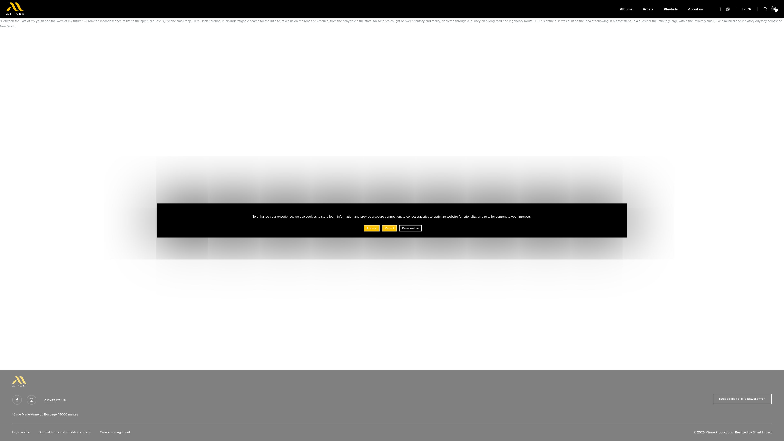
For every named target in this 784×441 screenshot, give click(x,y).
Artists (648, 9)
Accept (371, 228)
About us (695, 9)
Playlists (671, 9)
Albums (626, 9)
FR (743, 9)
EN (749, 9)
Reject (389, 228)
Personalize (410, 228)
